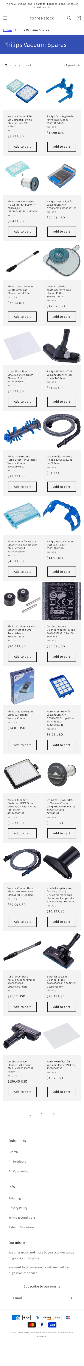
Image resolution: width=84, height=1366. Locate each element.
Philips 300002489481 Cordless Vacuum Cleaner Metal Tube (20, 290)
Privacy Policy (18, 1208)
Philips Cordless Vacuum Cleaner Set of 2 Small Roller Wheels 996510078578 (22, 631)
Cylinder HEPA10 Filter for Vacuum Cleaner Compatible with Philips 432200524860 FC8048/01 (61, 806)
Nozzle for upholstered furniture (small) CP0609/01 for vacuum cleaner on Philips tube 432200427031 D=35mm (61, 895)
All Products (17, 1161)
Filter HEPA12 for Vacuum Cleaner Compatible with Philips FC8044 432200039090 (22, 546)
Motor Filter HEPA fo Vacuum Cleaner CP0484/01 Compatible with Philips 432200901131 (60, 718)
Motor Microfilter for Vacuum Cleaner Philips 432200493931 (61, 1065)
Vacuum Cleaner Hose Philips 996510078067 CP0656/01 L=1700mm (21, 891)
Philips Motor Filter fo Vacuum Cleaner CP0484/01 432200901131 (61, 205)
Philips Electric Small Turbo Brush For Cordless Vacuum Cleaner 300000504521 (22, 461)
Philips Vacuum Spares (32, 30)
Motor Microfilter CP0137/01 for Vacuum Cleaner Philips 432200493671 (20, 376)
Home (7, 30)
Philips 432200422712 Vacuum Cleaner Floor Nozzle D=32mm (59, 375)
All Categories (18, 1171)
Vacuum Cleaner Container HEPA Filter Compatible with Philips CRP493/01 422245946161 (22, 806)
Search (13, 1152)
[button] (5, 18)
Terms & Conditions (22, 1217)
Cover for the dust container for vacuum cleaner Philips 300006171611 (59, 291)
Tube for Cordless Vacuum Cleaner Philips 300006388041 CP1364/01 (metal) (21, 981)
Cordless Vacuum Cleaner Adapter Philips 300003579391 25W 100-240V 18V (61, 631)
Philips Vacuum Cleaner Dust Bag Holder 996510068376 (61, 545)
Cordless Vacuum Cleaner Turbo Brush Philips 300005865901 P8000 (20, 1066)
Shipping (15, 1198)
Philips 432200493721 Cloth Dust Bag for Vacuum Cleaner (20, 715)
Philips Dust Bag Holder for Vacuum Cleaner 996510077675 (61, 120)
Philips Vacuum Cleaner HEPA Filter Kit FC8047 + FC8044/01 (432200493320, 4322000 (22, 206)
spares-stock (23, 1332)
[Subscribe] (70, 1298)
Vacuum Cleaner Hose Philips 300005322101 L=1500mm (59, 460)
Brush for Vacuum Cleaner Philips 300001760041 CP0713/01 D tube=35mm (61, 981)
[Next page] (53, 1114)
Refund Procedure (21, 1227)
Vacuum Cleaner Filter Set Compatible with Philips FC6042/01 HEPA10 (21, 121)
